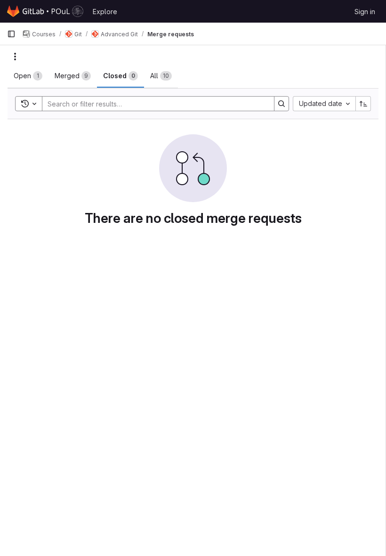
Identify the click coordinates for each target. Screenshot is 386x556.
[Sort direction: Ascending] (363, 103)
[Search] (281, 103)
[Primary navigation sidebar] (11, 33)
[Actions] (15, 56)
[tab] (28, 76)
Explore (105, 12)
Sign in (364, 12)
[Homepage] (45, 11)
